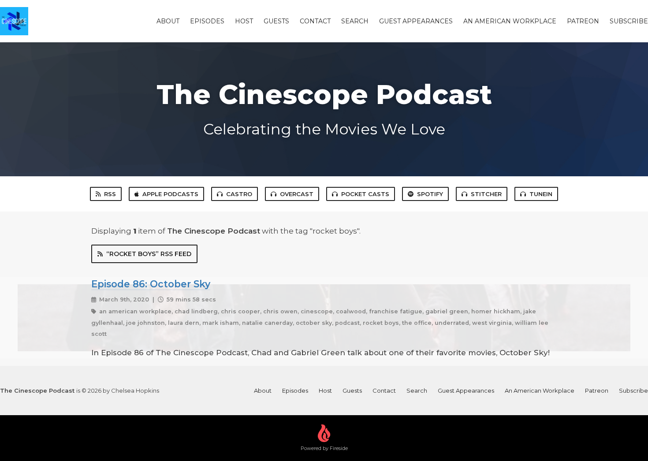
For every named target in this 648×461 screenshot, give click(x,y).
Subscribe (629, 21)
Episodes (207, 21)
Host (244, 21)
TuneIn (540, 193)
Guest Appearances (416, 21)
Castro (239, 193)
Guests (276, 21)
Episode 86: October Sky (150, 284)
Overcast (296, 193)
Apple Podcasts (170, 193)
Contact (315, 21)
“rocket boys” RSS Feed (148, 254)
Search (355, 21)
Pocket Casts (365, 193)
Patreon (583, 21)
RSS (110, 193)
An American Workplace (509, 21)
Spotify (430, 193)
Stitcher (486, 193)
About (167, 21)
